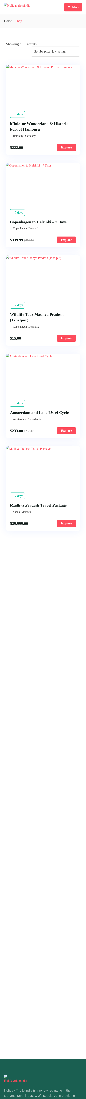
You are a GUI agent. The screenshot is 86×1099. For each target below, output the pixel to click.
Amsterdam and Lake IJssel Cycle (39, 412)
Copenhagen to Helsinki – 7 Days (38, 222)
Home (8, 21)
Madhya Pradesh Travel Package (38, 505)
